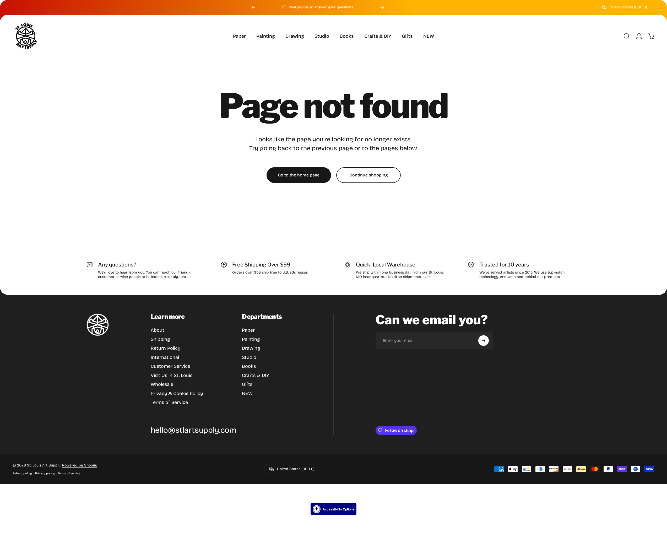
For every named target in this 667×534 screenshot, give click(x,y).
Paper (248, 330)
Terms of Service (169, 402)
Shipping (160, 339)
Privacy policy (45, 473)
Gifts (247, 384)
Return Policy (165, 348)
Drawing (251, 348)
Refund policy (22, 473)
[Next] (382, 7)
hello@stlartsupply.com (166, 277)
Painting (251, 339)
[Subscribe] (483, 340)
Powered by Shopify (79, 465)
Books (249, 366)
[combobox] (628, 7)
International (165, 357)
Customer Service (170, 366)
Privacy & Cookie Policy (177, 393)
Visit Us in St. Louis (171, 375)
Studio (249, 357)
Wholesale (162, 384)
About (157, 330)
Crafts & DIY (255, 375)
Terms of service (69, 473)
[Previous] (253, 7)
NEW (247, 393)
